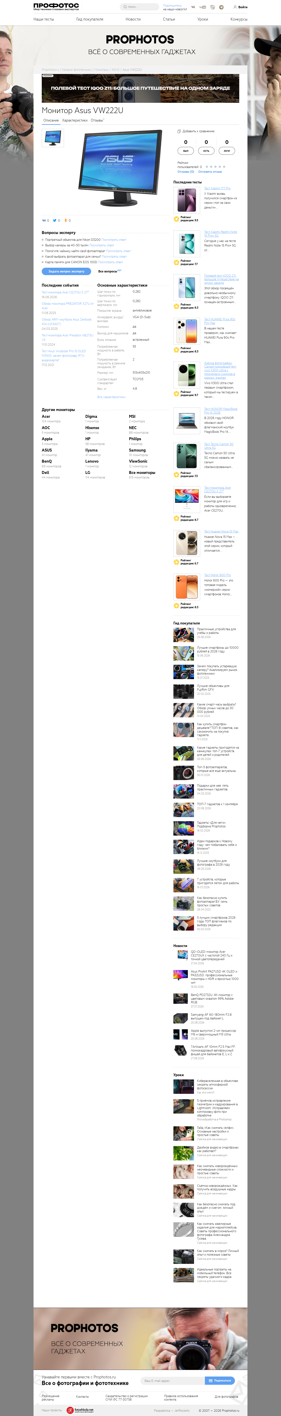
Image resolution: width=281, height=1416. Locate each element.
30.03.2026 (204, 929)
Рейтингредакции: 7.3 (189, 474)
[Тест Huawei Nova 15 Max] (186, 543)
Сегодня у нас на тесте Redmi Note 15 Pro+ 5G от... (220, 245)
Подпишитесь (172, 5)
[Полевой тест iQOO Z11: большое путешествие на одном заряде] (186, 287)
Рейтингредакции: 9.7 (189, 393)
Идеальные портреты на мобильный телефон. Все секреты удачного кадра (214, 1273)
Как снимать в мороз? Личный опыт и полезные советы (218, 1253)
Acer (46, 416)
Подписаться (222, 1380)
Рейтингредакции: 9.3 (189, 219)
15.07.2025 (203, 678)
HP (88, 438)
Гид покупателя (89, 19)
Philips (135, 438)
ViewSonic (138, 461)
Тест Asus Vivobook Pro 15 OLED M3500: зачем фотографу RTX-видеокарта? (64, 355)
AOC (46, 427)
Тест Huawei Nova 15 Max (221, 531)
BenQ (47, 461)
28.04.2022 (204, 909)
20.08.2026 (204, 808)
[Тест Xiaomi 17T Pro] (186, 200)
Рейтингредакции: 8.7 (189, 518)
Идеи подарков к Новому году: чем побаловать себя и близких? (217, 845)
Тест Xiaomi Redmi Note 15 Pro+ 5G (220, 234)
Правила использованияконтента (181, 1398)
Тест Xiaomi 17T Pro (217, 188)
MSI (132, 416)
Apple (47, 438)
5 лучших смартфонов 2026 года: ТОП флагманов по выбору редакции (216, 921)
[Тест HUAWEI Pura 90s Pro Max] (186, 331)
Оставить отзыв (210, 172)
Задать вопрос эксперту (66, 271)
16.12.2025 (203, 852)
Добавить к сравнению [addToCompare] (199, 131)
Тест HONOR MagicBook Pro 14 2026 (221, 411)
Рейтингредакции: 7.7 (189, 262)
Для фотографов (226, 1397)
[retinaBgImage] (183, 635)
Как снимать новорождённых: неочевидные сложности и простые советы (217, 1169)
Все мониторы (142, 472)
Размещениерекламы (50, 1398)
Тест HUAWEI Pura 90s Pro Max (219, 321)
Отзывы (97, 120)
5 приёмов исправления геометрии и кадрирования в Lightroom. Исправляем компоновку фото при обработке (217, 1108)
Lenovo (92, 461)
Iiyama (91, 450)
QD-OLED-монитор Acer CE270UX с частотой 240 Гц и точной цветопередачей (211, 955)
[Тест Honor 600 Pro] (186, 587)
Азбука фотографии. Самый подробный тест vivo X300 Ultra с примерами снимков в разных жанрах (220, 370)
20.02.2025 (203, 694)
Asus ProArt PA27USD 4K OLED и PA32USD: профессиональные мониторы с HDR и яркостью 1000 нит (215, 977)
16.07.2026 (203, 887)
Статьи (169, 19)
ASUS (47, 450)
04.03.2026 (204, 793)
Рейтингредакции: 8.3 (189, 306)
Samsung (137, 450)
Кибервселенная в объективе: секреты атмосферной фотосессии (218, 1084)
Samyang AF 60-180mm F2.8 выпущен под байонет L (211, 1016)
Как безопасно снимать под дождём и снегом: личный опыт (216, 1208)
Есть (206, 151)
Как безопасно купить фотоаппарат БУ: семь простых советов (212, 901)
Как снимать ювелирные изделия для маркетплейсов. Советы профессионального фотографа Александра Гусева (217, 1231)
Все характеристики (111, 397)
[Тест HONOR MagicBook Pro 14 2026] (186, 421)
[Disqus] (105, 542)
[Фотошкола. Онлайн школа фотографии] (80, 1410)
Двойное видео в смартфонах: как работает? (218, 1149)
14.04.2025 (203, 716)
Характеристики (74, 120)
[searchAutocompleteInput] (141, 7)
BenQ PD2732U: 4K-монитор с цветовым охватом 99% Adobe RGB (212, 998)
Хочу (227, 151)
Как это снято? (206, 1092)
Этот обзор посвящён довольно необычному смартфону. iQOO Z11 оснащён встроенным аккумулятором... (220, 297)
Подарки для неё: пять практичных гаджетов (213, 787)
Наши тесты (44, 19)
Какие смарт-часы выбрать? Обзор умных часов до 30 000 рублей (216, 708)
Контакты (82, 1397)
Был (185, 151)
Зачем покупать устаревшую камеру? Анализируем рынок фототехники (217, 670)
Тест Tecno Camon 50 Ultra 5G (218, 446)
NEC (133, 427)
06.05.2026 (204, 869)
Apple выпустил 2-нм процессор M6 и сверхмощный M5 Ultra (213, 1032)
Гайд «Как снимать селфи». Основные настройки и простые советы (215, 1131)
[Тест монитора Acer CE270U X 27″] (186, 499)
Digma (91, 416)
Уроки (202, 19)
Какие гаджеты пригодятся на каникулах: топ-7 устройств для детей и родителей (218, 751)
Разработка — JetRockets (172, 1411)
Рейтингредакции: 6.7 (189, 562)
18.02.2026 (203, 830)
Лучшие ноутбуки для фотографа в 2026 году (213, 863)
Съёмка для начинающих (212, 1139)
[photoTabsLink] (53, 138)
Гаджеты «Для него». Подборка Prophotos (211, 824)
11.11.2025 (202, 739)
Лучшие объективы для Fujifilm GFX (213, 688)
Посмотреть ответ (114, 240)
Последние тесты (187, 182)
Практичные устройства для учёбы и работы (216, 631)
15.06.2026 (203, 655)
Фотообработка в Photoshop (214, 1119)
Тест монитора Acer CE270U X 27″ (65, 292)
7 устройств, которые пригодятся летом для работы (218, 881)
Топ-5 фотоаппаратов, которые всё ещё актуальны (216, 769)
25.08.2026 (204, 637)
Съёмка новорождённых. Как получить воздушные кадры (217, 1187)
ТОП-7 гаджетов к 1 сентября (217, 804)
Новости (133, 19)
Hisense (92, 427)
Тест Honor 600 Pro (217, 575)
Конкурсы (239, 19)
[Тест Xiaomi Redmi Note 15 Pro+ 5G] (186, 243)
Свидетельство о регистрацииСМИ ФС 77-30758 (127, 1398)
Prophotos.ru (230, 1411)
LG (87, 472)
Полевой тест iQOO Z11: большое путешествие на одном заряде (221, 279)
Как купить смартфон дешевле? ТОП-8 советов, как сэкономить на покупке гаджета (217, 729)
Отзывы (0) (186, 172)
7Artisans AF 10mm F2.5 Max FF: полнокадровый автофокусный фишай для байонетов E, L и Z (213, 1050)
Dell (45, 472)
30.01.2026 (203, 775)
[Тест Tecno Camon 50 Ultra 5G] (186, 456)
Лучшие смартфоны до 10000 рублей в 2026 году (218, 649)
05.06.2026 (204, 759)
